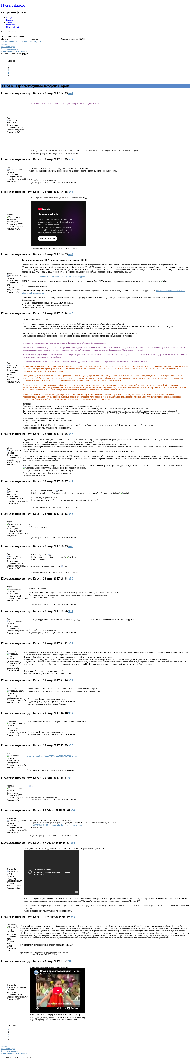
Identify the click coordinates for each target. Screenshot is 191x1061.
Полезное (10, 25)
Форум (9, 18)
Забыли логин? (22, 41)
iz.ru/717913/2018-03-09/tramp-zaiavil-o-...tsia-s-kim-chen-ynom (56, 825)
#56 (70, 777)
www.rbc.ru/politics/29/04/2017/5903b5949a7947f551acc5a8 (52, 756)
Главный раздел (8, 46)
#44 (70, 254)
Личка (9, 22)
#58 (73, 842)
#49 (70, 546)
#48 (70, 513)
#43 (70, 191)
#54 (70, 713)
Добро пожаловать (9, 49)
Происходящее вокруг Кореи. (14, 51)
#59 (72, 916)
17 (9, 77)
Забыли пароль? (8, 41)
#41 (70, 93)
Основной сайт (13, 27)
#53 (70, 680)
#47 (70, 481)
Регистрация (35, 41)
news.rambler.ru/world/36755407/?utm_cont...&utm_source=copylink (56, 276)
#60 (70, 961)
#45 (70, 313)
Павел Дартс (13, 5)
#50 (70, 578)
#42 (70, 159)
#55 (70, 745)
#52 (70, 643)
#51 (70, 611)
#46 (70, 433)
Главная (9, 20)
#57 (73, 810)
